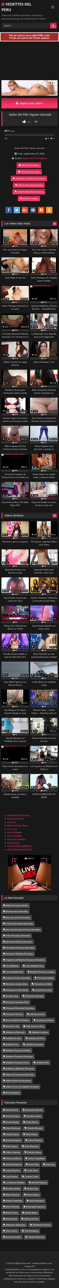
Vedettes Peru (12, 1044)
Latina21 (11, 822)
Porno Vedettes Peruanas (17, 1020)
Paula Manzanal (36, 1200)
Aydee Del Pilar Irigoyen (34, 158)
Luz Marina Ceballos (15, 1182)
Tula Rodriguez (31, 1231)
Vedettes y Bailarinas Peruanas (20, 1068)
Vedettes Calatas (30, 198)
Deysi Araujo (31, 1134)
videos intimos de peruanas (18, 1080)
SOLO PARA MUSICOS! (19, 849)
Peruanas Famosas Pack (17, 1002)
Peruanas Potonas (14, 1014)
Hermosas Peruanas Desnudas (20, 947)
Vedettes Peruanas (34, 1044)
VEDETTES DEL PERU (16, 7)
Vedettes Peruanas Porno (17, 1062)
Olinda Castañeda (14, 1200)
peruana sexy (12, 996)
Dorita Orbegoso (13, 1140)
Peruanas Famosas (34, 996)
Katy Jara (50, 1164)
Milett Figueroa (12, 1194)
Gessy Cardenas (13, 1158)
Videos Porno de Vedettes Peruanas (22, 1086)
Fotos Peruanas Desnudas (18, 935)
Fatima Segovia (13, 1152)
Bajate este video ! (31, 103)
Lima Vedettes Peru (34, 966)
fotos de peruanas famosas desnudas (23, 929)
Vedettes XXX (42, 1062)
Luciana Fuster (31, 1176)
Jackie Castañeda (36, 1158)
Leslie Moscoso (13, 1170)
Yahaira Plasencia (36, 1237)
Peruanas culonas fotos (16, 984)
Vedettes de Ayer (13, 1038)
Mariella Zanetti (13, 1188)
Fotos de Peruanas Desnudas (19, 923)
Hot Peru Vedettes (16, 839)
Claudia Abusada (35, 1128)
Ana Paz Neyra (12, 1116)
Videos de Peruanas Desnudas (20, 1074)
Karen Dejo (33, 1164)
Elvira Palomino (35, 1140)
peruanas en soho (43, 990)
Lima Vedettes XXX (14, 972)
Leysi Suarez (11, 1176)
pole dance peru (37, 1014)
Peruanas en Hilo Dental (17, 990)
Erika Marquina (32, 1146)
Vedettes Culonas (40, 1032)
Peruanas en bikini (42, 984)
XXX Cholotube (12, 1092)
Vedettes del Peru (36, 1038)
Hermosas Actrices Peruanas (19, 941)
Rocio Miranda (12, 1206)
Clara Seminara (13, 1128)
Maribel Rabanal (39, 1182)
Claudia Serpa (12, 1134)
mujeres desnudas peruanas (30, 191)
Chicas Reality (12, 1122)
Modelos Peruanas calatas (42, 972)
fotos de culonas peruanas (18, 917)
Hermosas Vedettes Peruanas (19, 953)
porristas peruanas (44, 1020)
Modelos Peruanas (30, 165)
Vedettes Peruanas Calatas (18, 1050)
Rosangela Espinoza (35, 1206)
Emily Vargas (11, 1146)
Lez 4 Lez (12, 829)
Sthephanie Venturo (42, 1225)
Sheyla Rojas (12, 1212)
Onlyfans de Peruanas (18, 815)
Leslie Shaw (32, 1170)
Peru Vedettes (14, 836)
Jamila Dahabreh (13, 1164)
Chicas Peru (13, 843)
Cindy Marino (32, 1122)
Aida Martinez (12, 1110)
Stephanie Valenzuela (15, 1225)
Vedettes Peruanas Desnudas (19, 1056)
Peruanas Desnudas (30, 171)
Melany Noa (32, 1188)
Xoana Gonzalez (13, 1237)
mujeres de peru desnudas (18, 978)
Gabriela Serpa (34, 1152)
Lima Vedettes (14, 832)
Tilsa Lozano (11, 1231)
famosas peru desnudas (17, 911)
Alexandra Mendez (34, 1110)
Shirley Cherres (31, 1219)
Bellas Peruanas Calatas (17, 905)
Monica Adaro (33, 1194)
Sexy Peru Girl (12, 1026)
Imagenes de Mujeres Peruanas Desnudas (25, 960)
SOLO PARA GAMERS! (19, 846)
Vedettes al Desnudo (15, 1032)
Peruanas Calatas (45, 978)
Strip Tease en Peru (35, 1026)
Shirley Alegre (31, 1212)
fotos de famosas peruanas (30, 185)
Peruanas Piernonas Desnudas (20, 1008)
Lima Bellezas (12, 966)
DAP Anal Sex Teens (17, 825)
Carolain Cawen (34, 1116)
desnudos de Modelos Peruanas (30, 178)
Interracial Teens (15, 819)
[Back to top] (50, 1279)
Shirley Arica (11, 1219)
